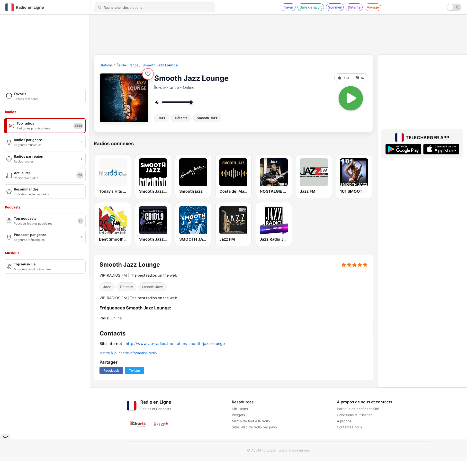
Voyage (373, 7)
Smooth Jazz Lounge (160, 65)
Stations (106, 65)
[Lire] (351, 98)
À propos (344, 421)
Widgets (238, 415)
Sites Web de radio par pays (254, 427)
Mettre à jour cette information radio (128, 353)
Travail (288, 7)
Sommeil (334, 7)
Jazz (162, 118)
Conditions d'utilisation (354, 415)
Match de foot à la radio (251, 421)
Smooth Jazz (207, 118)
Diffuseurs (240, 409)
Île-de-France (127, 65)
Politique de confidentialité (358, 409)
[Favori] (148, 74)
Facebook (111, 370)
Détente (354, 7)
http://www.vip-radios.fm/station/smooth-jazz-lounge (175, 343)
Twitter (134, 370)
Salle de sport (311, 7)
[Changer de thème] (454, 7)
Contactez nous (349, 427)
